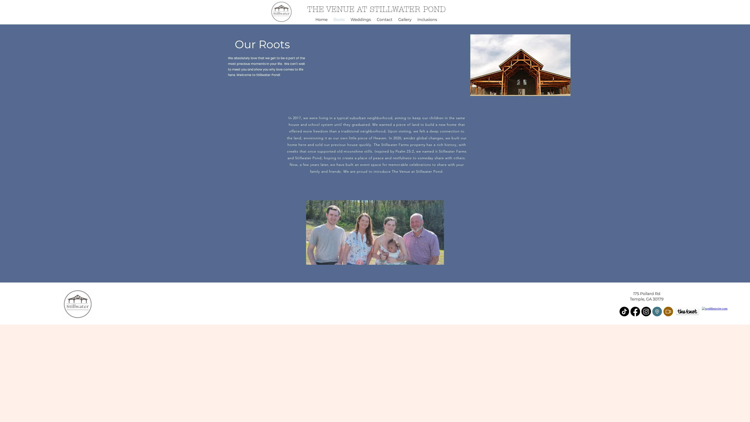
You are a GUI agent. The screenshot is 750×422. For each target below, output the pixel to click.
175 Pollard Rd (646, 293)
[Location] (657, 311)
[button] (361, 19)
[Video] (668, 311)
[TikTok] (624, 311)
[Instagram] (646, 311)
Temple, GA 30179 (646, 299)
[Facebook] (635, 311)
